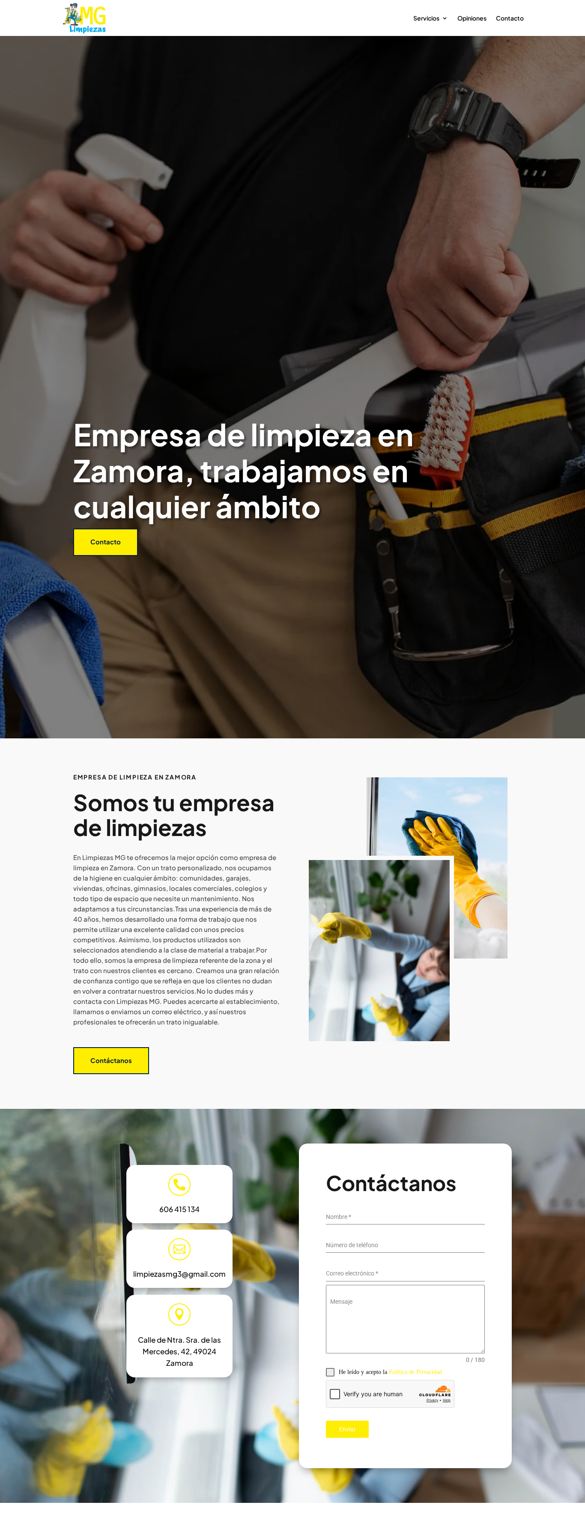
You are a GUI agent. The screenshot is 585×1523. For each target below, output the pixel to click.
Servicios (426, 18)
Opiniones (472, 18)
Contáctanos (111, 1060)
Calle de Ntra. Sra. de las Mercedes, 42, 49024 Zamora (179, 1351)
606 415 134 (179, 1209)
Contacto (510, 18)
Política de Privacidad (415, 1372)
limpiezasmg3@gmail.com (179, 1273)
